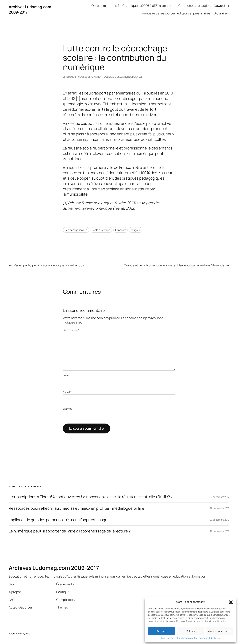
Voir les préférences (219, 631)
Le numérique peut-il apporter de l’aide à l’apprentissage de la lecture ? (70, 531)
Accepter (161, 631)
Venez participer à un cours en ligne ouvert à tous (49, 265)
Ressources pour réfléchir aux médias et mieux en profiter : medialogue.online (76, 508)
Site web (67, 408)
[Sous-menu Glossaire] (228, 13)
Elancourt (120, 230)
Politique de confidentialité (207, 638)
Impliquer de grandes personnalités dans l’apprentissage (58, 520)
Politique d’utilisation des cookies (177, 638)
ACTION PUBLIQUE (104, 76)
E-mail (67, 392)
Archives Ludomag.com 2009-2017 (54, 568)
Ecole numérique (101, 230)
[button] (231, 602)
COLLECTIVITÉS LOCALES (129, 76)
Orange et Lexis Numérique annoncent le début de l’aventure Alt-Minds (174, 265)
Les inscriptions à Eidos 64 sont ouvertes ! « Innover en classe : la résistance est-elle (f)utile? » (91, 497)
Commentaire (71, 330)
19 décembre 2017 (219, 531)
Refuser (190, 631)
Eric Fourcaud (79, 76)
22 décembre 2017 (219, 497)
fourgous (135, 230)
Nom (66, 375)
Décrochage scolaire (76, 230)
